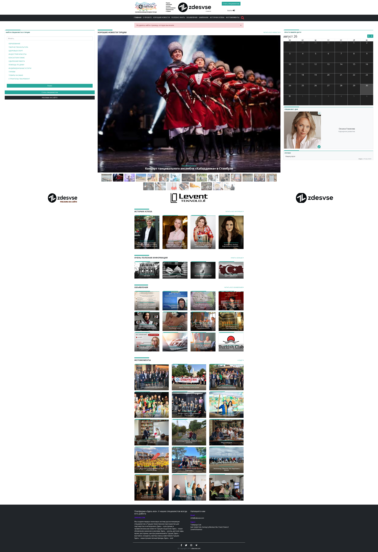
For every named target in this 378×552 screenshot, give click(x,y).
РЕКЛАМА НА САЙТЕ (49, 98)
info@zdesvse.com (197, 518)
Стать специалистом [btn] (231, 4)
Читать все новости (271, 32)
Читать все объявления (233, 287)
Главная (138, 17)
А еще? (240, 360)
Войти (230, 10)
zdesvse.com (195, 548)
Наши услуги (290, 156)
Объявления (191, 17)
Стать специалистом (50, 92)
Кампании (203, 17)
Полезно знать (178, 17)
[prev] (368, 36)
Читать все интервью (234, 211)
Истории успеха (217, 17)
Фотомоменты (232, 17)
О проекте (147, 17)
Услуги (360, 159)
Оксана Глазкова (347, 128)
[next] (371, 36)
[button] (111, 104)
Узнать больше (237, 258)
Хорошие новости (161, 17)
